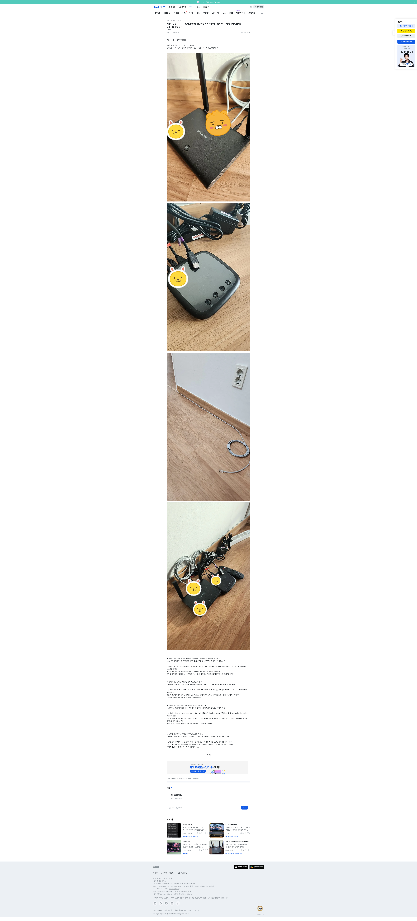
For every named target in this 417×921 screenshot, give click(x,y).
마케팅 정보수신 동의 (180, 910)
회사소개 (156, 873)
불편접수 (206, 7)
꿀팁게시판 (182, 7)
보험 (231, 13)
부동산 (205, 13)
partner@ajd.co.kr (166, 894)
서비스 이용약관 (168, 910)
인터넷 (157, 13)
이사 (191, 13)
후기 (190, 7)
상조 (224, 13)
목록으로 (208, 755)
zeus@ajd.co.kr (174, 889)
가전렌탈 (166, 13)
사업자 (238, 10)
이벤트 (198, 7)
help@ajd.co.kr (186, 891)
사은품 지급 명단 (181, 873)
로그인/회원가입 (258, 7)
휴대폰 (176, 13)
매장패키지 (240, 12)
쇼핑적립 (251, 13)
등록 (244, 808)
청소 (198, 13)
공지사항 (164, 873)
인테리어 (215, 13)
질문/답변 (172, 7)
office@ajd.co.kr (186, 894)
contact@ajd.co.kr (166, 891)
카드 (184, 13)
